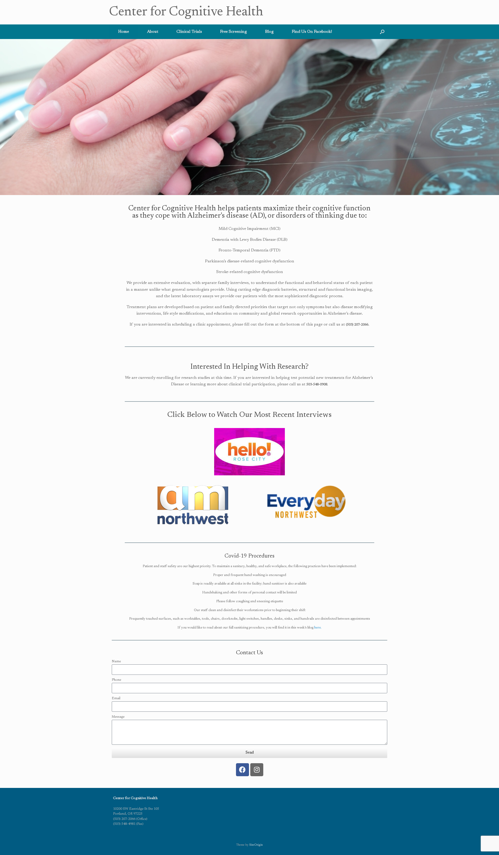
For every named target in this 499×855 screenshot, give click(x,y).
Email (116, 698)
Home (123, 32)
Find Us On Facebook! (312, 32)
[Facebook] (242, 769)
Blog (269, 32)
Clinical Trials (189, 32)
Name (116, 661)
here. (317, 627)
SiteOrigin (256, 845)
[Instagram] (256, 769)
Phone (116, 680)
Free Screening (233, 32)
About (152, 32)
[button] (382, 31)
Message (118, 716)
